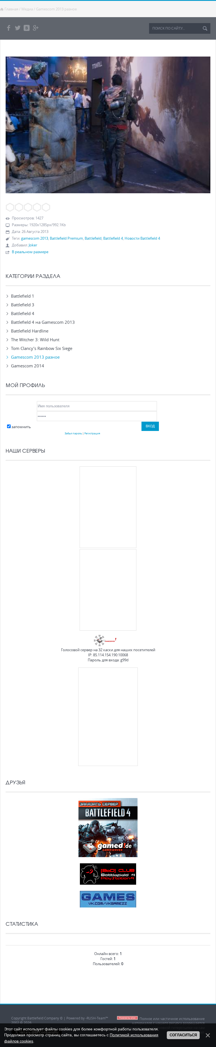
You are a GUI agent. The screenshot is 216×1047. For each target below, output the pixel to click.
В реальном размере (30, 251)
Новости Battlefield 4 (142, 238)
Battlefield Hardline (29, 331)
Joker (33, 245)
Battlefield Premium (66, 238)
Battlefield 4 (113, 238)
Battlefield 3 (22, 304)
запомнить (21, 426)
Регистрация (92, 433)
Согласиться (183, 1035)
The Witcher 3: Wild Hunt (35, 339)
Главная (11, 9)
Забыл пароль (73, 433)
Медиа (27, 9)
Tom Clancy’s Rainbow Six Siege (41, 348)
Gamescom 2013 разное (56, 9)
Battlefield (93, 238)
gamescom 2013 (34, 238)
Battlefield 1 (22, 296)
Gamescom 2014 (27, 366)
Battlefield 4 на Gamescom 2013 (43, 322)
